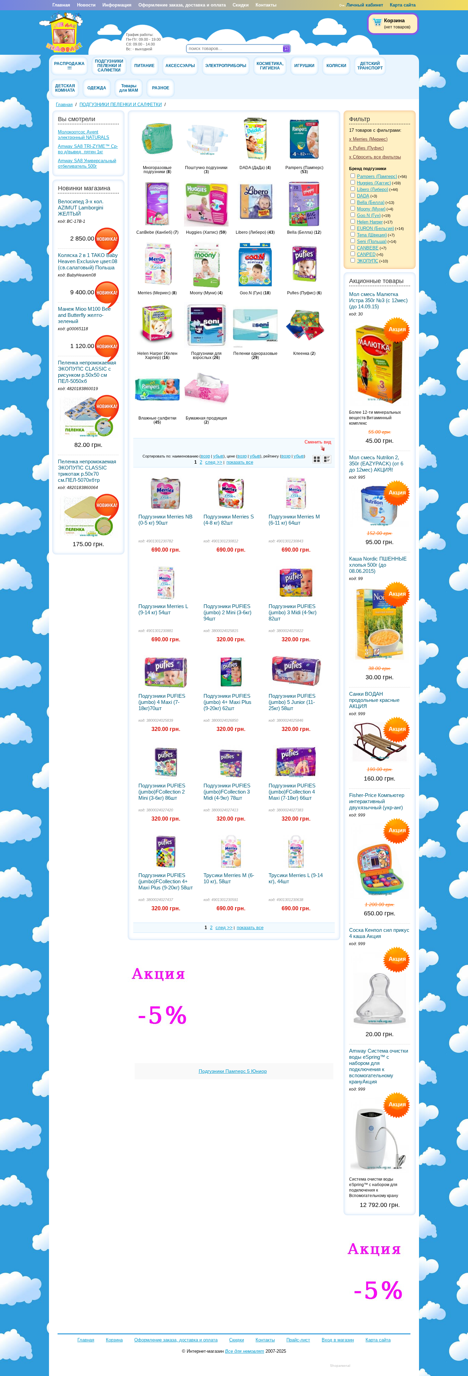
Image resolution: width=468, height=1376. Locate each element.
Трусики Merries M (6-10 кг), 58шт (229, 878)
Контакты (266, 5)
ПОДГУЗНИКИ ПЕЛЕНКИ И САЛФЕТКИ (109, 65)
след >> (213, 462)
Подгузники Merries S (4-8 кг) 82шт (229, 520)
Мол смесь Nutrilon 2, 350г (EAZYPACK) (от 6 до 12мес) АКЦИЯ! (376, 463)
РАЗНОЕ (160, 88)
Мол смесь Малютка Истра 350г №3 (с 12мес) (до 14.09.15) (378, 300)
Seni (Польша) (371, 241)
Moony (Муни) (371, 208)
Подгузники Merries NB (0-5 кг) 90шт (165, 520)
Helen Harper (370, 221)
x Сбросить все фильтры (375, 156)
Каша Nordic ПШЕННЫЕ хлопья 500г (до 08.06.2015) (378, 565)
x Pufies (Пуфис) (366, 148)
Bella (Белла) (370, 202)
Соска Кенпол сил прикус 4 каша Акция (379, 933)
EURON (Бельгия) (375, 228)
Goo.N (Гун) (369, 215)
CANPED (366, 254)
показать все (239, 462)
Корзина (114, 1339)
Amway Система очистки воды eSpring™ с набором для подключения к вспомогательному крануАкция (378, 1066)
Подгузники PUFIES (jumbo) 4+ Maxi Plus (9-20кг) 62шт (227, 702)
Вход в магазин (338, 1339)
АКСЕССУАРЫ (180, 65)
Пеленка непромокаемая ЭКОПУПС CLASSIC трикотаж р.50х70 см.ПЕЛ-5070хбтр (87, 471)
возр (205, 456)
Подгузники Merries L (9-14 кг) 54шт (163, 609)
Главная (61, 5)
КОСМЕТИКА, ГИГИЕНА (270, 65)
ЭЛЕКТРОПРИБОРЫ (225, 65)
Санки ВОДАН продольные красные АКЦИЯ (374, 700)
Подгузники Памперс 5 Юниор (233, 1071)
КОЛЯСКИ (336, 65)
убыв (218, 456)
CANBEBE (368, 247)
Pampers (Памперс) (377, 176)
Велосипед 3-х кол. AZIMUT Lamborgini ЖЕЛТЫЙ (80, 207)
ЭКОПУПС (367, 260)
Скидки (241, 5)
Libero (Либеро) (372, 189)
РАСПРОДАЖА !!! (69, 65)
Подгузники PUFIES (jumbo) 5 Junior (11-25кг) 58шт (292, 702)
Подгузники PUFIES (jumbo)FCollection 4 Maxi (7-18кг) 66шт (292, 792)
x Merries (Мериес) (368, 139)
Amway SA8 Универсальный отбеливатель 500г (87, 163)
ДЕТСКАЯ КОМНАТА (65, 87)
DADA (363, 195)
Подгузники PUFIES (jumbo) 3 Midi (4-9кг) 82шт (293, 612)
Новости (86, 5)
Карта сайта (403, 5)
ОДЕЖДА (96, 88)
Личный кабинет (364, 5)
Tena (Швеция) (372, 234)
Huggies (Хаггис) (374, 182)
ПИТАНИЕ (144, 65)
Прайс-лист (298, 1339)
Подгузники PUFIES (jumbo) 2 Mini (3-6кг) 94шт (227, 612)
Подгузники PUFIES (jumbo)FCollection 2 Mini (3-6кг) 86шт (161, 792)
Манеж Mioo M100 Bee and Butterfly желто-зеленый (84, 315)
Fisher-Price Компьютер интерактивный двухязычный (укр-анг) (376, 801)
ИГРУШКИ (304, 65)
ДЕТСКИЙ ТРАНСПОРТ (370, 65)
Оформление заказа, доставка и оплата (182, 5)
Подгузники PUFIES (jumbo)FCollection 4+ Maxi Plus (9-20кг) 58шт (165, 881)
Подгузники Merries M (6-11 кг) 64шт (294, 520)
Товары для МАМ (128, 87)
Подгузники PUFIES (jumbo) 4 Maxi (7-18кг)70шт (161, 702)
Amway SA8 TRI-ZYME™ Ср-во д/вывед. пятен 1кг (88, 149)
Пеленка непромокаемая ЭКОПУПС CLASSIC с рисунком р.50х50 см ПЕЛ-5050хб (87, 372)
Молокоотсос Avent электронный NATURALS (83, 134)
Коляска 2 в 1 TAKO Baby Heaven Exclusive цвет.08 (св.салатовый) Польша (88, 261)
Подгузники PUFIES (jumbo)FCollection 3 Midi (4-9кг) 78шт (227, 792)
